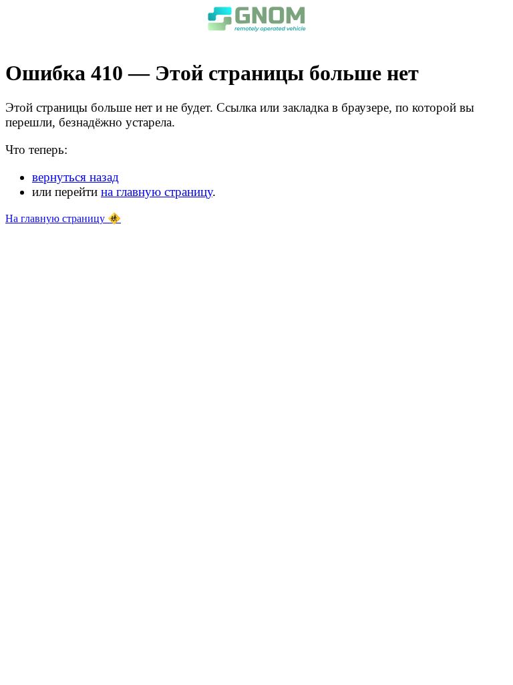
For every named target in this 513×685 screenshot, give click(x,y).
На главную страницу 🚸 (63, 218)
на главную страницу (156, 192)
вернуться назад (75, 177)
